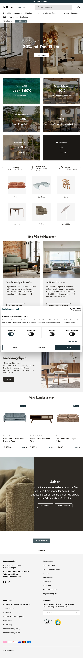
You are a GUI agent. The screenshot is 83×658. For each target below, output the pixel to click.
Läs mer (8, 379)
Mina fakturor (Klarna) (11, 629)
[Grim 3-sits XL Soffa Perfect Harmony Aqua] (15, 417)
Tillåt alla (68, 348)
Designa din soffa (64, 505)
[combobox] (53, 7)
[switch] (31, 334)
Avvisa (15, 348)
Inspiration (24, 17)
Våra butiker (8, 612)
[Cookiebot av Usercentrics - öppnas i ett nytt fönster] (72, 309)
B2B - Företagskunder (51, 569)
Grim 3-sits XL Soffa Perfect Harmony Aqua (14, 439)
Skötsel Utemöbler (50, 590)
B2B (4, 17)
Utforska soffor (45, 505)
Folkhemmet (11, 650)
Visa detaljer (72, 341)
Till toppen (41, 550)
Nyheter (66, 13)
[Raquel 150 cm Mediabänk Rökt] (41, 417)
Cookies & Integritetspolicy (13, 616)
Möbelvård (47, 585)
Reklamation (48, 577)
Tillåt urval (41, 348)
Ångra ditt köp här (50, 594)
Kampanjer (75, 13)
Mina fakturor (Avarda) (12, 633)
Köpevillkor (7, 621)
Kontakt (46, 573)
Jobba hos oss (8, 608)
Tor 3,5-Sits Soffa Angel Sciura (66, 439)
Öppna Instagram (42, 540)
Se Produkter (41, 55)
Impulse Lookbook (15, 305)
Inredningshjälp (49, 565)
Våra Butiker (8, 21)
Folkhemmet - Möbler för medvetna (16, 604)
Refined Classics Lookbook (58, 305)
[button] (27, 7)
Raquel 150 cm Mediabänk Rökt (40, 439)
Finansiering (7, 625)
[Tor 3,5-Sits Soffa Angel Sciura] (68, 417)
